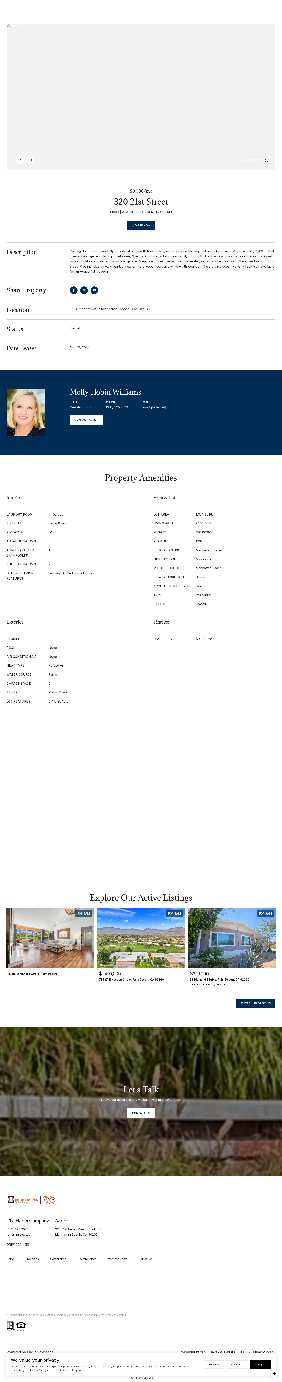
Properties (32, 1259)
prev (20, 160)
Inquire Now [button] (141, 225)
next (30, 160)
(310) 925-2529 (117, 407)
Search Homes (87, 1259)
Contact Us (145, 1259)
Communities (58, 1259)
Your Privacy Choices (141, 1377)
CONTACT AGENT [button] (86, 419)
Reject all (214, 1364)
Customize (237, 1364)
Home (10, 1259)
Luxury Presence (40, 1352)
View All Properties (256, 1003)
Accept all (260, 1364)
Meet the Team (117, 1259)
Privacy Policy (264, 1352)
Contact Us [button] (141, 1113)
